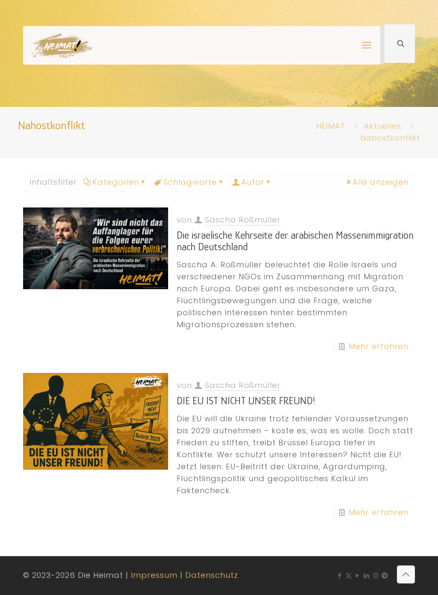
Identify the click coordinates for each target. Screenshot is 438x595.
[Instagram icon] (376, 575)
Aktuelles (382, 126)
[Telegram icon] (385, 575)
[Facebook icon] (340, 575)
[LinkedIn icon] (367, 575)
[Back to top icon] (406, 574)
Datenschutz (211, 575)
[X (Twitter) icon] (349, 575)
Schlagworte (190, 182)
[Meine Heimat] (62, 45)
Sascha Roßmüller (243, 219)
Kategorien (115, 182)
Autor (252, 182)
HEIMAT (330, 126)
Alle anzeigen (380, 182)
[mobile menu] (366, 45)
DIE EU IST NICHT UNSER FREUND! (246, 400)
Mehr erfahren (378, 346)
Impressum (154, 575)
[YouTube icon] (358, 575)
